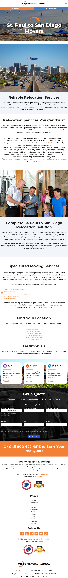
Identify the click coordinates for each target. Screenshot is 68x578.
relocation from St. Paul (13, 305)
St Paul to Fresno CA (34, 333)
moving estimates (39, 159)
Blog (34, 516)
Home (34, 500)
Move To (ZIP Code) (52, 408)
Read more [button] (7, 377)
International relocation (11, 296)
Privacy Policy (43, 474)
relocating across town (10, 107)
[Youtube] (32, 533)
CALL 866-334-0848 (51, 8)
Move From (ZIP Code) (31, 408)
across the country (28, 107)
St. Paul (48, 143)
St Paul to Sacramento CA (34, 329)
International (34, 510)
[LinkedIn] (36, 533)
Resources (34, 521)
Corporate (34, 507)
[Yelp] (46, 533)
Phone (26, 422)
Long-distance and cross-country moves (17, 294)
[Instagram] (27, 533)
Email (48, 422)
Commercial (34, 505)
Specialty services (10, 298)
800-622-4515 (29, 447)
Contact (34, 523)
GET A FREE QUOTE (17, 8)
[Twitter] (41, 533)
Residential (34, 503)
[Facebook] (22, 533)
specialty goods (33, 239)
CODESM (39, 476)
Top (64, 574)
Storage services (9, 292)
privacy (11, 431)
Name (3, 422)
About (34, 514)
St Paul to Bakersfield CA (34, 335)
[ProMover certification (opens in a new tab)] (27, 485)
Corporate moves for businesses (14, 290)
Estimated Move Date (8, 408)
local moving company (44, 130)
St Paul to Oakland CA (34, 331)
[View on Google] (5, 366)
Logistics (34, 512)
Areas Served (34, 519)
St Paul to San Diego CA (34, 339)
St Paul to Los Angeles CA (34, 337)
